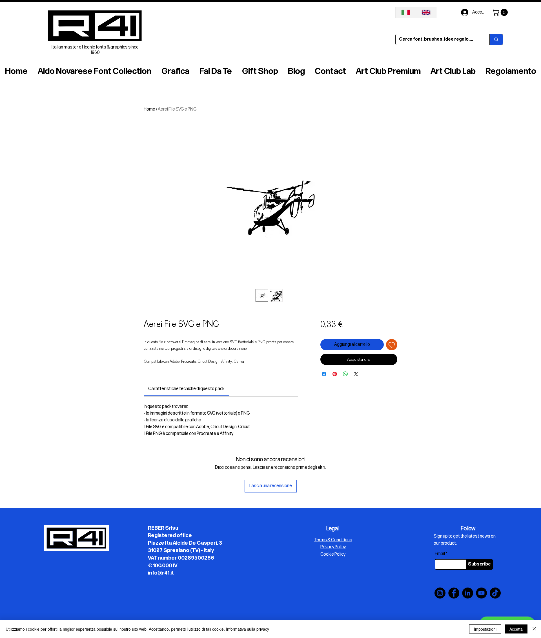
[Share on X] (356, 374)
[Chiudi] (534, 628)
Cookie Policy (332, 554)
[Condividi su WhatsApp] (345, 374)
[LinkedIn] (467, 593)
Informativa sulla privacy (247, 629)
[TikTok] (495, 593)
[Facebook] (453, 593)
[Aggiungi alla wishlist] (391, 344)
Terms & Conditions (333, 540)
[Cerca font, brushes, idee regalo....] (496, 39)
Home (149, 109)
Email (440, 554)
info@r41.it (161, 573)
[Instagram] (439, 593)
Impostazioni (485, 629)
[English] (426, 12)
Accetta (516, 629)
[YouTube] (481, 593)
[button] (500, 12)
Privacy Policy (333, 547)
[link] (186, 388)
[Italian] (406, 12)
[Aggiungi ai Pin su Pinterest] (334, 374)
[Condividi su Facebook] (324, 374)
